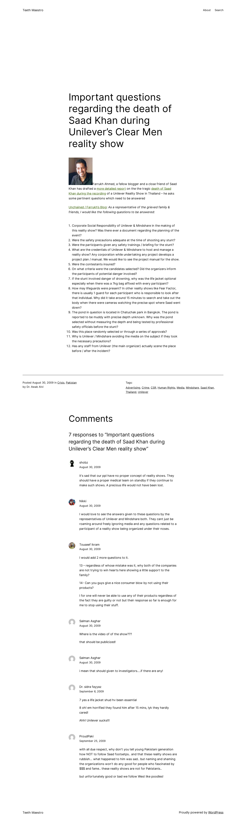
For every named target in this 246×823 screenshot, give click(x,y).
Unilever (143, 392)
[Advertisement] (123, 55)
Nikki (82, 501)
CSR (153, 387)
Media (180, 387)
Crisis (60, 382)
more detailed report (111, 188)
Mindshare (192, 387)
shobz (83, 462)
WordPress (215, 812)
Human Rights (166, 387)
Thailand (131, 392)
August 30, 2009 (90, 467)
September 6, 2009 (91, 691)
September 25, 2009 (92, 741)
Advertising (133, 387)
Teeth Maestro (33, 10)
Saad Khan (207, 387)
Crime (145, 387)
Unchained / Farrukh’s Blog (88, 207)
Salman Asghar (90, 621)
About (207, 10)
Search (219, 10)
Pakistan (71, 382)
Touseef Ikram (89, 544)
